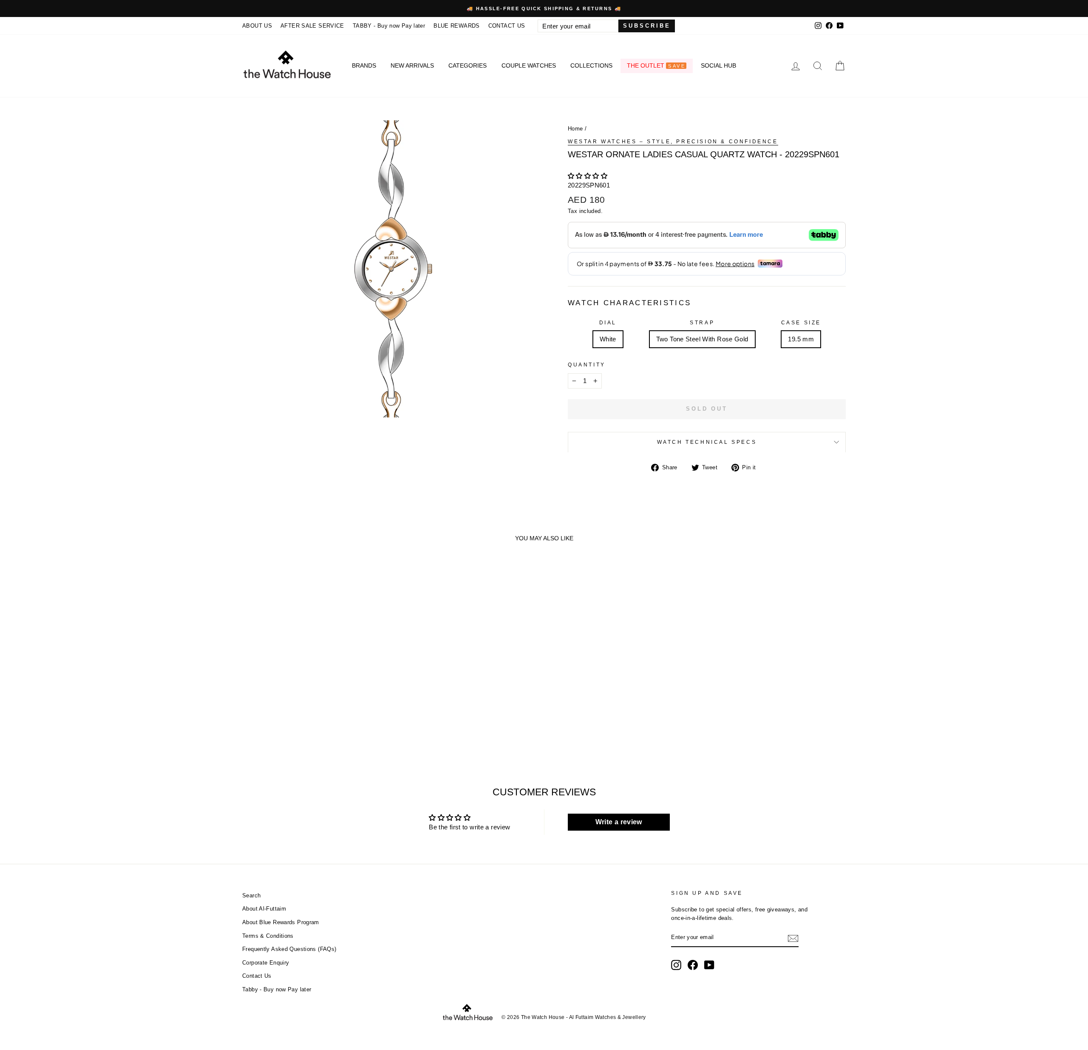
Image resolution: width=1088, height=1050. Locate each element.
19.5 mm (801, 339)
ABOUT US (257, 26)
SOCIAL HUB (718, 65)
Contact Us (257, 976)
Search (251, 895)
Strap (702, 323)
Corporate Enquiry (265, 962)
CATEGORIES (467, 65)
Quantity (587, 365)
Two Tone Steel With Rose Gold (702, 339)
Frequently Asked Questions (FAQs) (289, 949)
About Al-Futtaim (264, 908)
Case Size (801, 323)
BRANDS (364, 65)
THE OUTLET (656, 65)
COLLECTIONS (591, 65)
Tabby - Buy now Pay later (276, 989)
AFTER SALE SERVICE (312, 26)
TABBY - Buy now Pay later (389, 26)
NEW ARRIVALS (412, 65)
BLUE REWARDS (457, 26)
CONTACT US (506, 26)
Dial (608, 323)
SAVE (676, 65)
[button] (587, 175)
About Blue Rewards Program (280, 922)
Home (575, 128)
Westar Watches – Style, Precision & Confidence (673, 142)
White (608, 339)
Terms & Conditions (268, 936)
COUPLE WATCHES (529, 65)
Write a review (618, 822)
